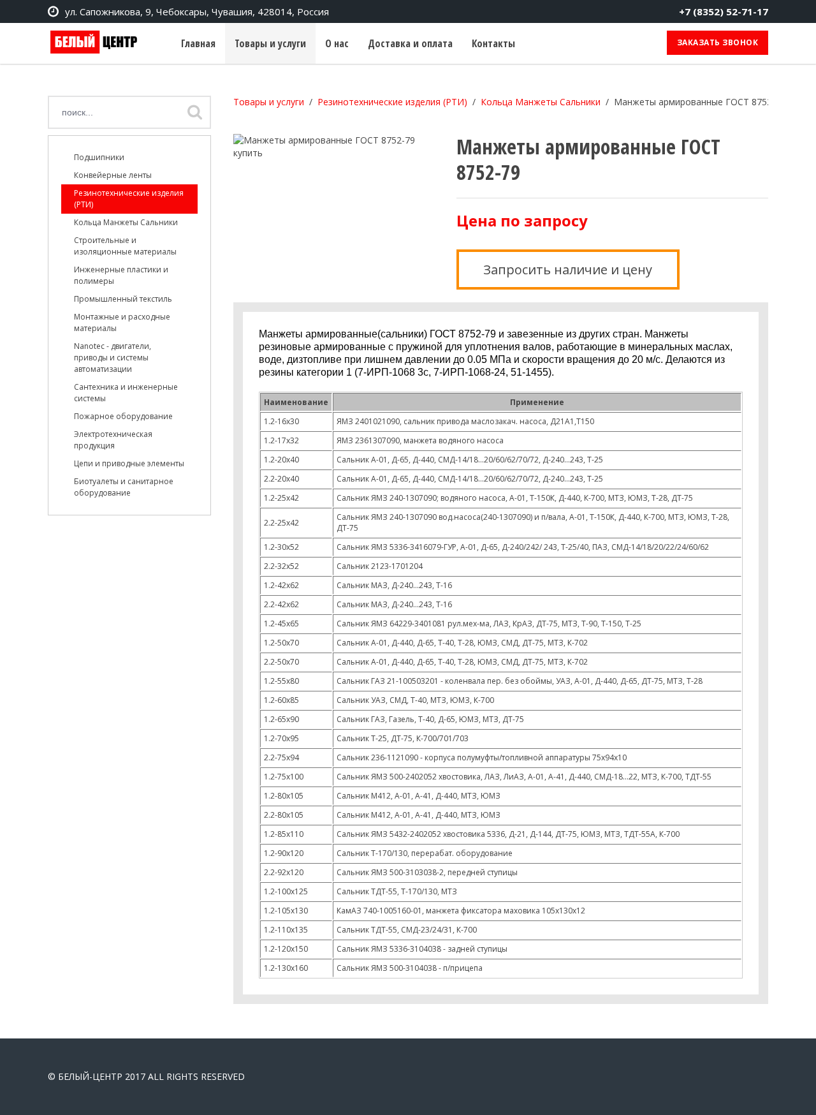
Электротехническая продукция (113, 440)
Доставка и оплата (410, 43)
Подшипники (99, 157)
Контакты (493, 43)
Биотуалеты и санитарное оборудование (123, 487)
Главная (198, 43)
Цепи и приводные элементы (129, 463)
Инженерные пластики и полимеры (121, 275)
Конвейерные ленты (113, 175)
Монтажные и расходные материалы (122, 322)
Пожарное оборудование (123, 416)
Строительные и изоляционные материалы (125, 246)
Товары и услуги (270, 43)
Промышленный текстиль (123, 298)
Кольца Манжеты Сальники (126, 222)
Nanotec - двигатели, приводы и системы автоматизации (112, 357)
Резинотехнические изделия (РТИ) (129, 199)
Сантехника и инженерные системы (126, 392)
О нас (337, 43)
